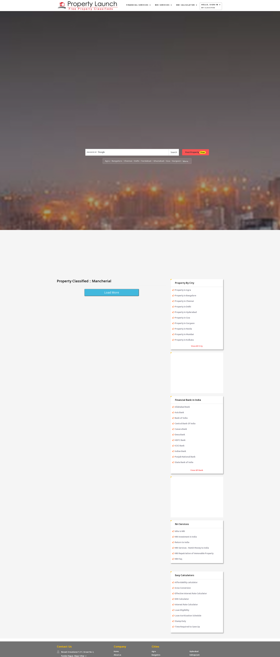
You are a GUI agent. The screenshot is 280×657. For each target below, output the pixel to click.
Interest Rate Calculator (186, 604)
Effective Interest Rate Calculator (191, 593)
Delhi (136, 161)
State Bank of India (184, 462)
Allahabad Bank (182, 407)
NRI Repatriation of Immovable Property (194, 553)
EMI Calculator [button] (186, 5)
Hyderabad (194, 651)
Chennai (128, 161)
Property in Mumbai (184, 334)
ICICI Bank (179, 446)
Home (116, 651)
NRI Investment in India (186, 537)
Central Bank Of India (185, 423)
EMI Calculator (182, 599)
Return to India (182, 542)
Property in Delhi (183, 306)
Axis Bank (179, 412)
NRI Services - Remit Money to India (192, 548)
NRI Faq (178, 559)
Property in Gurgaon (185, 323)
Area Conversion (183, 588)
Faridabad (146, 161)
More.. (186, 161)
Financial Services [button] (137, 5)
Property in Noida (183, 329)
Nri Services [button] (162, 5)
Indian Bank (180, 451)
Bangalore (117, 161)
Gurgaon (176, 161)
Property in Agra (183, 290)
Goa (168, 161)
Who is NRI (180, 531)
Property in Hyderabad (186, 312)
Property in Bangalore (185, 295)
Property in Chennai (184, 301)
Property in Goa (182, 318)
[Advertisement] (140, 253)
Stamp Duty (180, 621)
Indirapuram (195, 655)
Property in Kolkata (184, 340)
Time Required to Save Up (187, 627)
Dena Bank (180, 434)
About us (117, 655)
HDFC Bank (180, 440)
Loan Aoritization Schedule (188, 615)
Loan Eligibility (182, 610)
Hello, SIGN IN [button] (210, 6)
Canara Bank (181, 429)
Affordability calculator (186, 582)
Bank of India (181, 418)
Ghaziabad (158, 161)
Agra (107, 161)
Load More (111, 292)
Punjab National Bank (185, 457)
